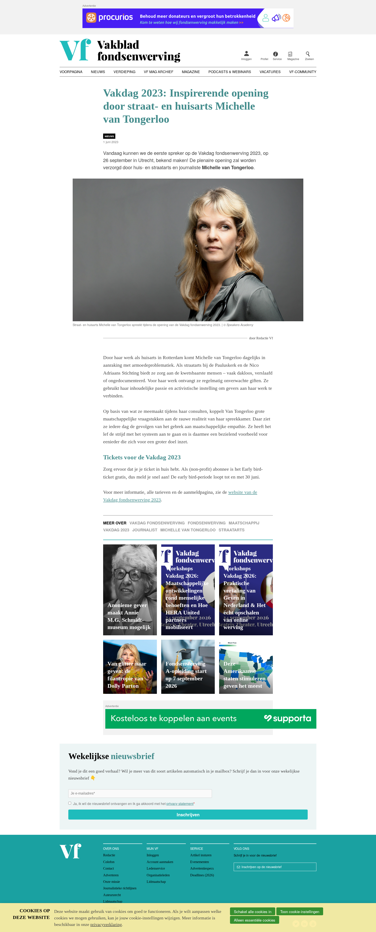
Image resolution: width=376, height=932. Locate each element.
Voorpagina (71, 71)
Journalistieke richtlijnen (119, 888)
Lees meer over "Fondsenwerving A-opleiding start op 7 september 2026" (188, 667)
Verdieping (124, 71)
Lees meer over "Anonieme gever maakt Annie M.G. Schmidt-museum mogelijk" (130, 589)
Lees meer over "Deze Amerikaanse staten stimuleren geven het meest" (246, 667)
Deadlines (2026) (202, 875)
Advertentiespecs (202, 868)
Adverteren (111, 875)
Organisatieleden (158, 875)
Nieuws (98, 71)
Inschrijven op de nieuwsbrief (262, 867)
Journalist (144, 530)
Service (196, 848)
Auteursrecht (112, 895)
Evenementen (199, 862)
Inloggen (246, 59)
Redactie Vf (264, 338)
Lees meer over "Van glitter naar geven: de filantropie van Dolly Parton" (130, 667)
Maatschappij (244, 523)
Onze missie (111, 881)
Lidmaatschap (112, 901)
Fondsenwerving (207, 523)
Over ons (111, 848)
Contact (108, 868)
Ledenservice (156, 868)
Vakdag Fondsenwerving (157, 523)
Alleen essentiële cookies (254, 920)
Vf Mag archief (158, 71)
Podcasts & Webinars (229, 71)
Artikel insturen (201, 855)
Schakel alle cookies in (252, 911)
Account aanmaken (160, 862)
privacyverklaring (106, 924)
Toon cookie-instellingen (299, 911)
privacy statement (179, 803)
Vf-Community (302, 71)
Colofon (108, 862)
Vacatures (270, 71)
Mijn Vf (152, 848)
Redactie (109, 855)
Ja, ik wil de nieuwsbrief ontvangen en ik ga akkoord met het (134, 803)
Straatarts (232, 530)
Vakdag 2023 (116, 530)
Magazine (191, 71)
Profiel (264, 59)
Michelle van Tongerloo (188, 530)
